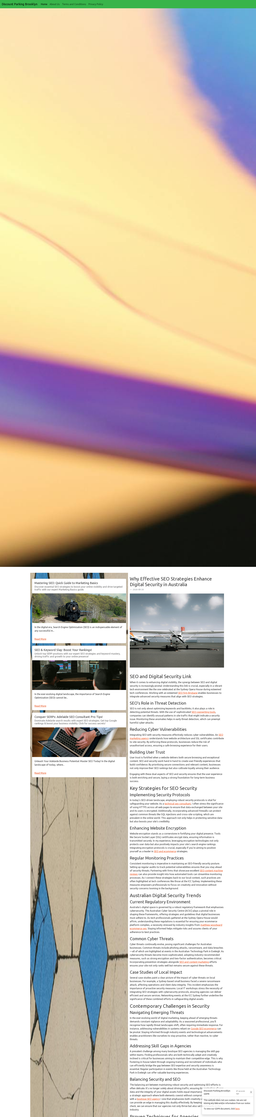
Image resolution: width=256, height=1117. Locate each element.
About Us (55, 4)
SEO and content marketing (194, 962)
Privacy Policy (95, 4)
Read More (40, 639)
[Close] (251, 1092)
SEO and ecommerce (165, 851)
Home (44, 4)
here (237, 1109)
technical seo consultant (178, 803)
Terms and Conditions (74, 4)
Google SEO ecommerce (204, 1028)
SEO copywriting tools (203, 712)
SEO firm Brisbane (187, 693)
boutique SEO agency (148, 1099)
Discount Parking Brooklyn (19, 4)
